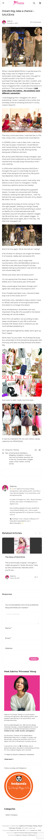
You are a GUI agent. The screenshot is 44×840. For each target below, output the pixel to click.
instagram (20, 455)
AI (21, 718)
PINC (39, 830)
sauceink (27, 457)
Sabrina (9, 21)
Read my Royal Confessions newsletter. (20, 754)
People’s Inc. (33, 830)
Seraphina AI (27, 727)
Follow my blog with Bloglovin (15, 768)
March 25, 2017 (15, 578)
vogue (11, 461)
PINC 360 (22, 830)
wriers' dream (19, 461)
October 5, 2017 (12, 23)
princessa (19, 457)
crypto (30, 737)
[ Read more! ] (8, 759)
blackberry (24, 453)
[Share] (39, 450)
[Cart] (40, 3)
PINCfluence (31, 835)
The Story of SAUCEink (15, 557)
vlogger (30, 459)
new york (12, 457)
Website (8, 648)
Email (8, 638)
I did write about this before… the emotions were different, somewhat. (21, 90)
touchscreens (22, 459)
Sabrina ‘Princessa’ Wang (28, 826)
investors (27, 455)
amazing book (14, 453)
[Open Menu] (3, 2)
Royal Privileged (32, 832)
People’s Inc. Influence (21, 835)
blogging (12, 455)
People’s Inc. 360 (19, 725)
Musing (16, 450)
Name (8, 628)
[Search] (34, 3)
